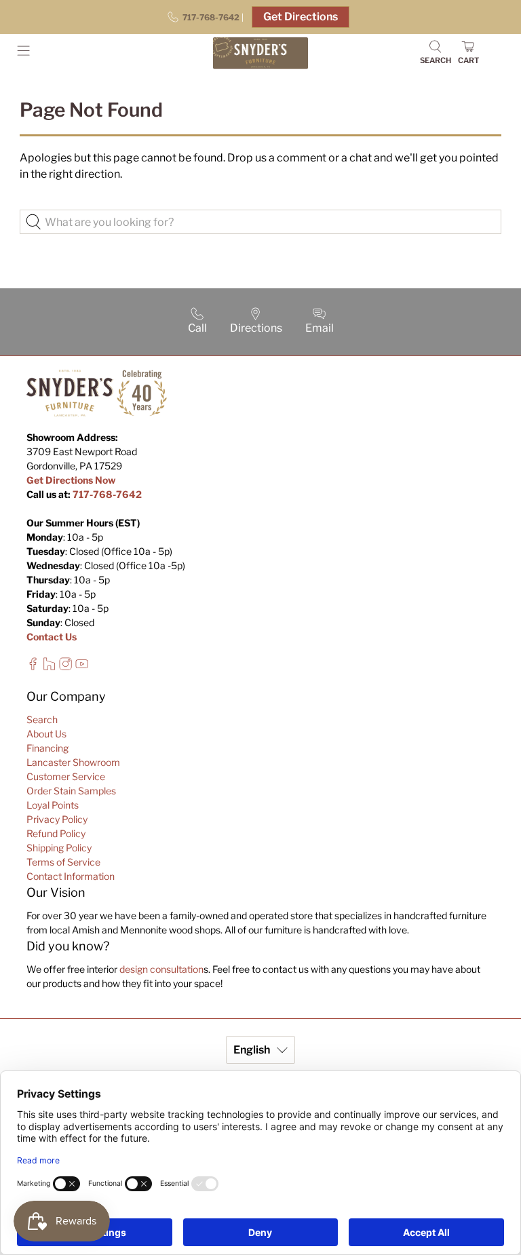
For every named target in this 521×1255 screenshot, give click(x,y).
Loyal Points (52, 805)
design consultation (161, 969)
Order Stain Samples (71, 790)
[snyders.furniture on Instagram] (65, 666)
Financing (47, 748)
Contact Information (70, 876)
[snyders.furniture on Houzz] (49, 666)
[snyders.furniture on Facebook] (32, 666)
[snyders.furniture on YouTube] (81, 666)
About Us (46, 733)
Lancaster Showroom (73, 762)
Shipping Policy (59, 847)
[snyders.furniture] (260, 53)
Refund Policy (55, 833)
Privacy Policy (57, 819)
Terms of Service (63, 862)
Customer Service (65, 776)
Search (42, 719)
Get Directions (300, 16)
